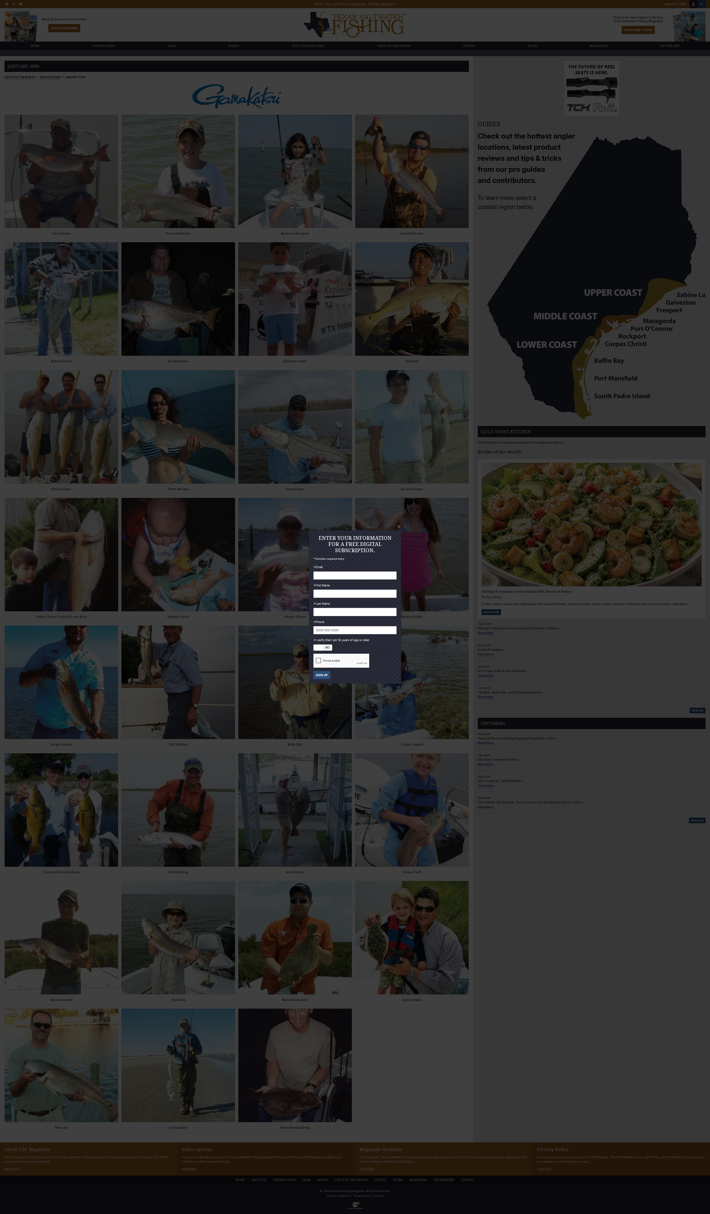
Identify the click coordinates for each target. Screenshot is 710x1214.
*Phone (318, 622)
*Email (317, 567)
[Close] (399, 526)
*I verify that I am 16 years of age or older (341, 640)
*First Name (321, 585)
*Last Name (321, 603)
